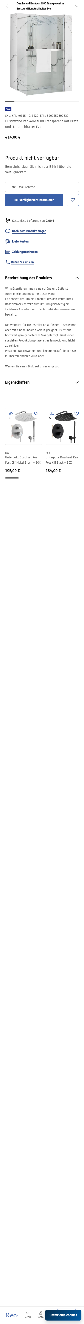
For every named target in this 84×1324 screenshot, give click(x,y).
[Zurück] (7, 6)
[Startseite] (11, 1315)
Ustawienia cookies (63, 1315)
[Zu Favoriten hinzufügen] (36, 413)
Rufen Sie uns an (22, 262)
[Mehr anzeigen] (77, 6)
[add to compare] (11, 413)
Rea (7, 452)
